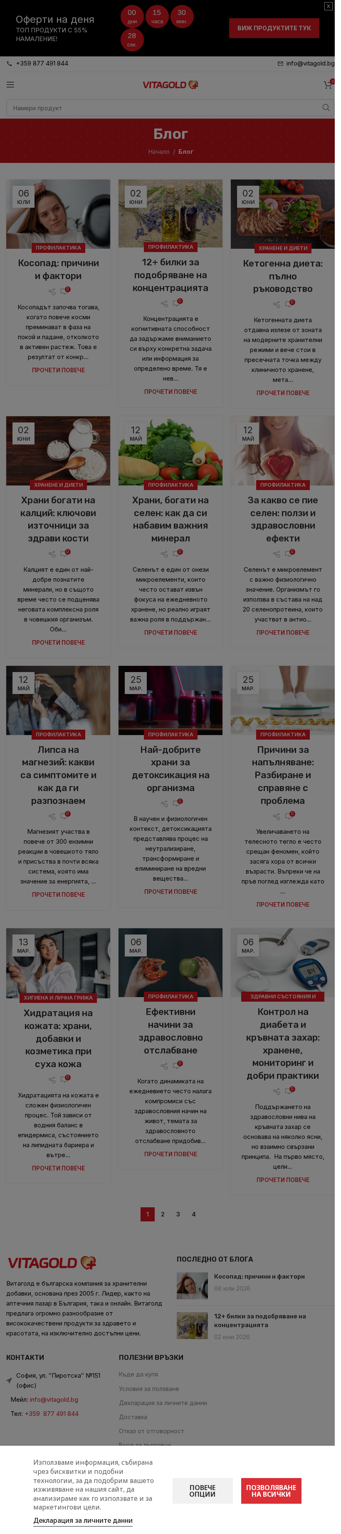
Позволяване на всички (271, 1491)
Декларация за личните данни (83, 1520)
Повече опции (202, 1491)
